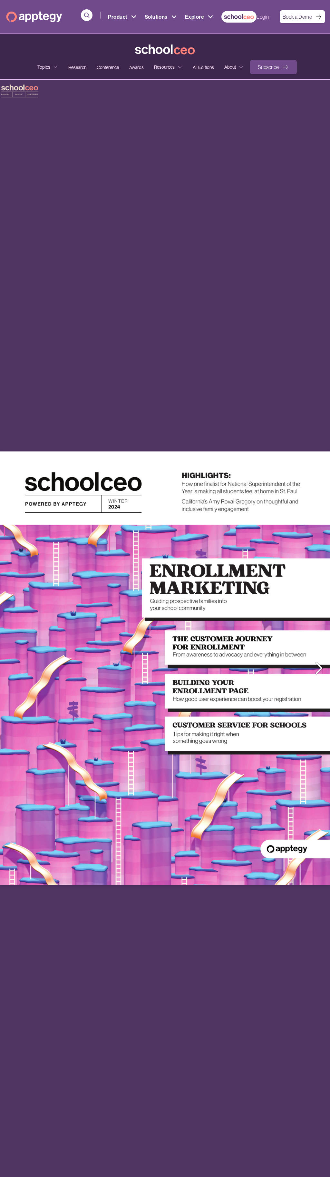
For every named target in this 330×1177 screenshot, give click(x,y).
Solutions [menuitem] (156, 17)
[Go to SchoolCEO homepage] (165, 50)
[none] (48, 67)
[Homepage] (34, 17)
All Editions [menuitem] (203, 67)
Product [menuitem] (117, 17)
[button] (273, 67)
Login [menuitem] (263, 17)
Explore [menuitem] (194, 17)
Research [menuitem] (77, 67)
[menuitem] (239, 17)
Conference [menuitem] (108, 67)
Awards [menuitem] (136, 67)
